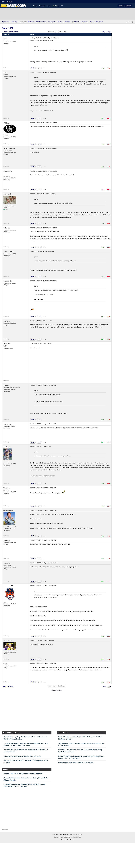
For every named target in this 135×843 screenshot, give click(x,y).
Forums (42, 6)
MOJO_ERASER (9, 148)
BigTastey (7, 563)
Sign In (3, 1)
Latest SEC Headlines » (11, 733)
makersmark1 (8, 586)
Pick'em (56, 6)
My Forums (5, 22)
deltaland (6, 228)
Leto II (51, 40)
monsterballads (53, 563)
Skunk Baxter (53, 281)
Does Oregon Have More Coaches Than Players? (76, 762)
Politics (60, 22)
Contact (72, 834)
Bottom (16, 31)
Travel (92, 22)
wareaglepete (8, 510)
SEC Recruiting (41, 22)
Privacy (55, 834)
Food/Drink (99, 22)
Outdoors (85, 22)
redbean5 (6, 540)
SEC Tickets (76, 22)
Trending (14, 22)
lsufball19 (7, 447)
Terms (80, 834)
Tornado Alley (8, 252)
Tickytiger (7, 488)
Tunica (5, 664)
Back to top (6, 67)
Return (5, 31)
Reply (32, 68)
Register (9, 1)
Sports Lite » (62, 733)
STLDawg (6, 123)
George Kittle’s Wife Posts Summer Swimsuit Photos (23, 773)
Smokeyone (7, 171)
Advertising (64, 834)
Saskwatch (52, 72)
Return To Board (57, 690)
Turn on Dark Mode (67, 840)
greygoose (7, 424)
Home (35, 6)
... (62, 5)
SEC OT (67, 22)
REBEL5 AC (7, 641)
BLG (5, 38)
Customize (128, 21)
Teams (49, 6)
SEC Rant (31, 22)
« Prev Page (51, 31)
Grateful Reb (53, 123)
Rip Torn (6, 321)
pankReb (6, 385)
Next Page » (62, 31)
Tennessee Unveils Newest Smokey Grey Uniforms (22, 756)
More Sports (51, 22)
